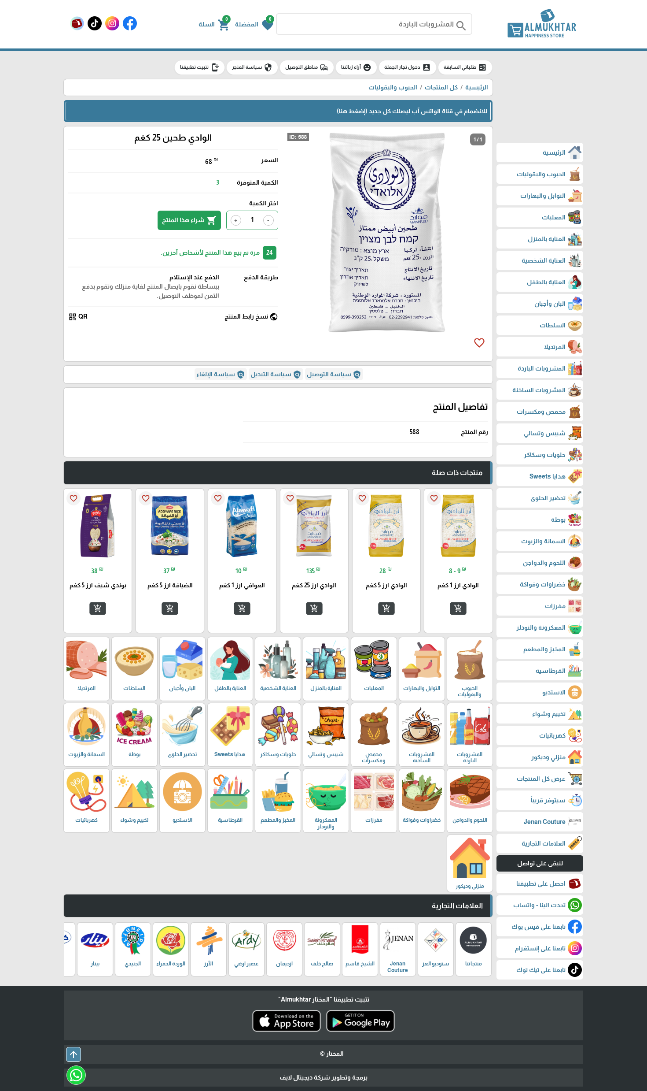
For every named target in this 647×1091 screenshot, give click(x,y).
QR (78, 316)
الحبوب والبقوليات (392, 87)
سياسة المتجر (252, 67)
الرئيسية (476, 87)
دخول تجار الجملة (407, 67)
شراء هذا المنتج (189, 220)
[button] (254, 24)
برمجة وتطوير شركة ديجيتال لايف (323, 1077)
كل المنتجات (441, 87)
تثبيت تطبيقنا (199, 67)
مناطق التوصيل (306, 67)
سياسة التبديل (275, 374)
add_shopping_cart (458, 608)
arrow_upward (73, 1054)
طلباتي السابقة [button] (465, 67)
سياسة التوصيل (334, 374)
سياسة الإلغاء (220, 374)
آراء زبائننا (356, 67)
